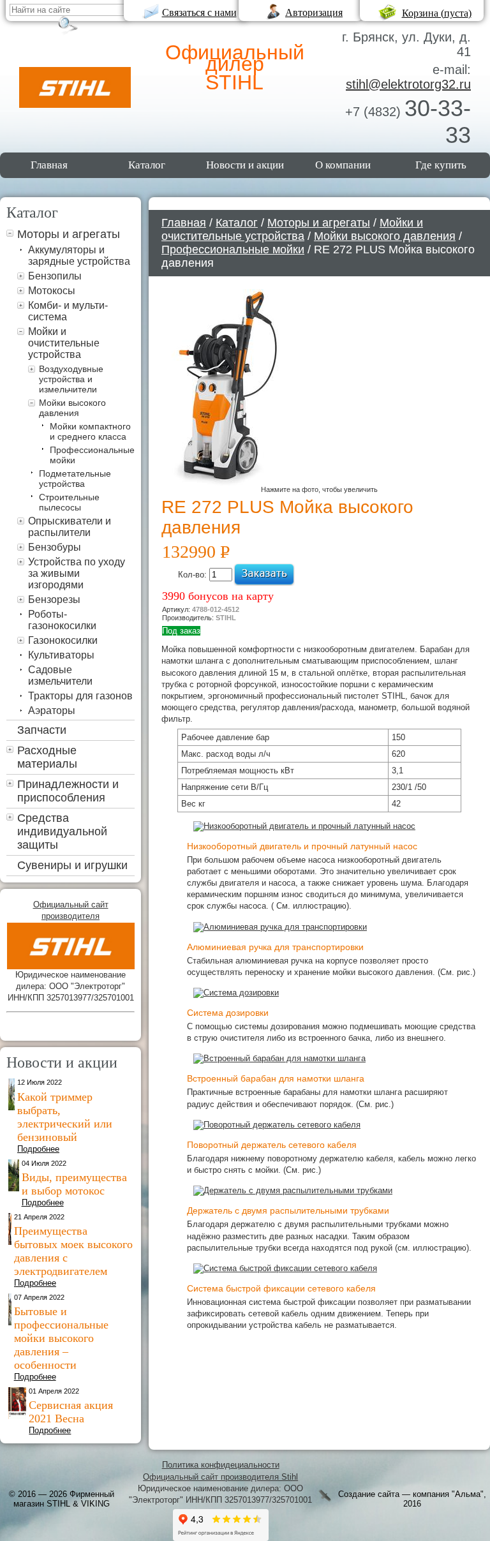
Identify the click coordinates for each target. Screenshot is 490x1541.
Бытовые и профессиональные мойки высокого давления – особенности (61, 1338)
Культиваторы (61, 655)
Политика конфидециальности (220, 1465)
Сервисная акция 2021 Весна (71, 1412)
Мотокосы (51, 290)
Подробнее (38, 1149)
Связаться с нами (199, 12)
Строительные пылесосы (69, 502)
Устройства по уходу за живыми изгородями (76, 573)
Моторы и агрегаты (68, 234)
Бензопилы (55, 276)
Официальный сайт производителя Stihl (220, 1477)
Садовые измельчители (60, 675)
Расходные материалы (47, 757)
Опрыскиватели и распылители (69, 527)
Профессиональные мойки (232, 249)
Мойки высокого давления (72, 408)
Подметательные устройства (75, 478)
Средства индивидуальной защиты (62, 831)
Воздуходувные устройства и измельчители (71, 379)
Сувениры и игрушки (72, 865)
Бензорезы (54, 599)
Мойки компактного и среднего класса (90, 431)
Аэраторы (51, 710)
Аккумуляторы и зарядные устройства (79, 255)
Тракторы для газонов (80, 695)
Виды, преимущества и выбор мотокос (74, 1184)
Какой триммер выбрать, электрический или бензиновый (64, 1117)
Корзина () (436, 13)
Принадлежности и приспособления (68, 791)
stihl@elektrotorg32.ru (408, 84)
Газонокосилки (63, 640)
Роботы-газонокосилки (62, 620)
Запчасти (41, 730)
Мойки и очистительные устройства (64, 343)
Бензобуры (54, 547)
